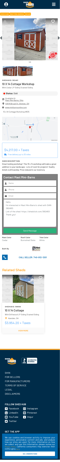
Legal (8, 389)
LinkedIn (13, 412)
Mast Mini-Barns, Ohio (14, 100)
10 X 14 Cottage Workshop (18, 84)
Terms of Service (15, 385)
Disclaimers (12, 393)
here (18, 449)
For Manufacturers (17, 381)
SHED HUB (4, 14)
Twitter (13, 421)
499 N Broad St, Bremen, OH (17, 103)
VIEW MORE (23, 330)
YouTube (13, 416)
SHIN (7, 372)
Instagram (32, 408)
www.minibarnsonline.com (16, 107)
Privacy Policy (10, 447)
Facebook (14, 408)
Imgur (30, 416)
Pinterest (32, 412)
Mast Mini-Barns (17, 14)
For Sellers (12, 376)
